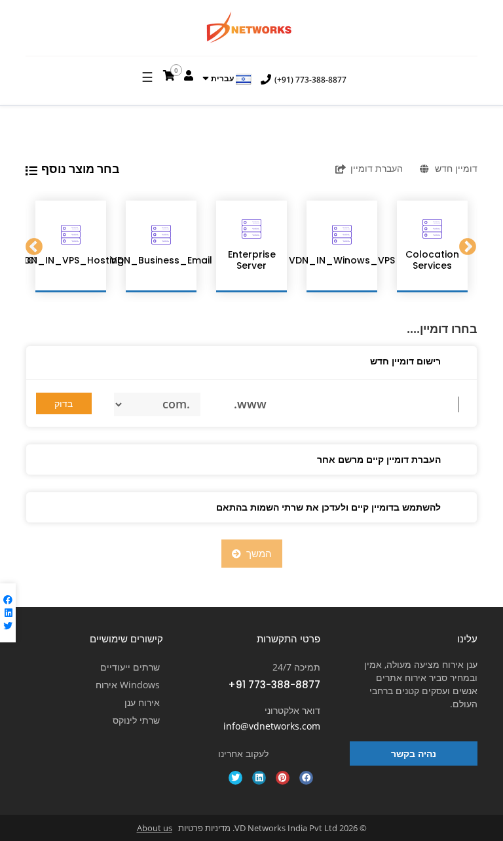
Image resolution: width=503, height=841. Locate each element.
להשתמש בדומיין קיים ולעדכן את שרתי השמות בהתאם (328, 507)
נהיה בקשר (413, 753)
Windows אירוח (128, 684)
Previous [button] (35, 246)
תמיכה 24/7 (296, 667)
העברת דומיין (376, 168)
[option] (71, 246)
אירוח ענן (142, 702)
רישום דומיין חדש (405, 361)
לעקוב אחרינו (243, 753)
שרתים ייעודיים (130, 667)
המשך (256, 553)
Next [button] (468, 246)
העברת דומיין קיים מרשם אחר (379, 459)
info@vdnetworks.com (271, 726)
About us (154, 828)
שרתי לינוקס (136, 720)
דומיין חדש (456, 168)
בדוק (63, 403)
